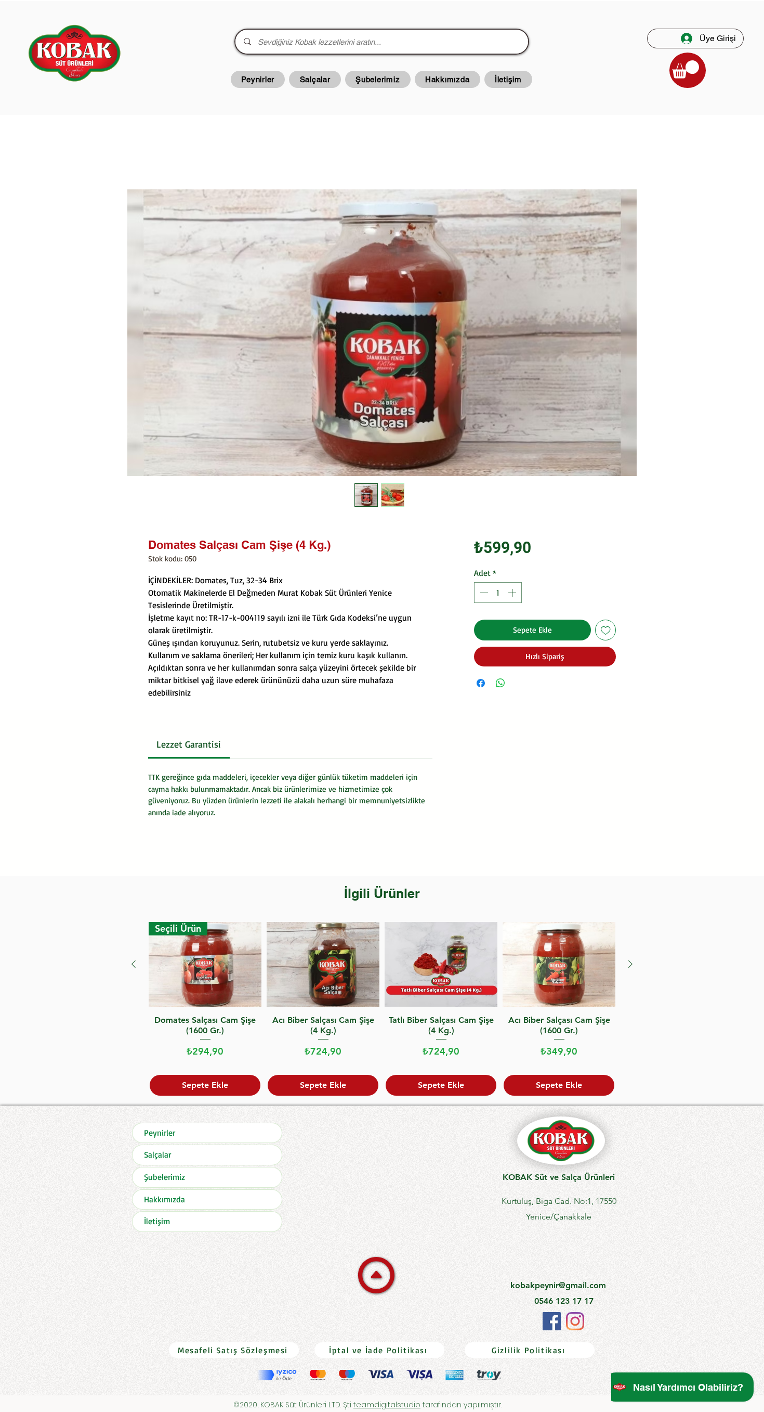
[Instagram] (575, 1323)
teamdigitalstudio (386, 1407)
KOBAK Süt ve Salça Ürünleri (559, 1179)
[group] (382, 1011)
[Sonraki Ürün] (630, 966)
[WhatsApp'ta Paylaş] (500, 685)
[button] (685, 69)
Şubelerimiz (164, 1179)
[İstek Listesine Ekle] (605, 632)
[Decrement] (483, 595)
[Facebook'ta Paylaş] (481, 685)
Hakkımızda (164, 1201)
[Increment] (513, 595)
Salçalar (157, 1156)
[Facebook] (552, 1323)
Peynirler (159, 1134)
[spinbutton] (498, 595)
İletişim (157, 1223)
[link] (188, 746)
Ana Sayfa (167, 154)
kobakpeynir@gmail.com (558, 1287)
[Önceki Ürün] (133, 966)
